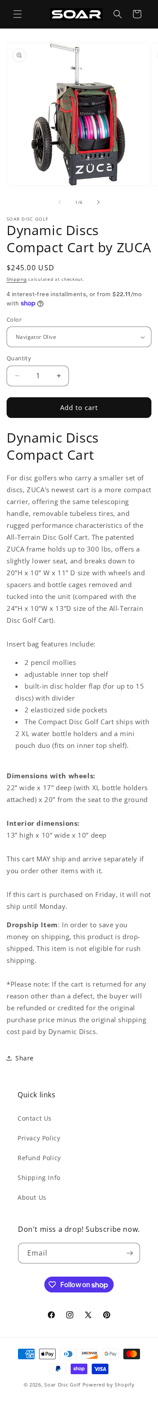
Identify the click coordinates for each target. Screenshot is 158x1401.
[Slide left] (59, 202)
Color (14, 319)
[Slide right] (98, 202)
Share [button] (24, 1058)
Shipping (17, 279)
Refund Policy (39, 1158)
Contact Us (35, 1118)
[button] (17, 14)
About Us (32, 1197)
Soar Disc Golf (62, 1384)
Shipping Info (39, 1177)
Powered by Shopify (109, 1384)
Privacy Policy (39, 1138)
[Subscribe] (130, 1253)
